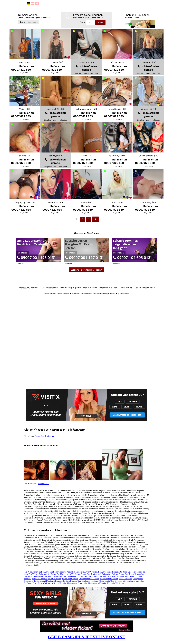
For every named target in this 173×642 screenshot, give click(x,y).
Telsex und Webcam (70, 579)
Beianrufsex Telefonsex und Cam (97, 576)
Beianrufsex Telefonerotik (91, 574)
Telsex (81, 579)
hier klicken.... (43, 484)
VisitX (88, 572)
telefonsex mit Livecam (109, 579)
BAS (59, 574)
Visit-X (83, 572)
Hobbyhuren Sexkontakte (77, 583)
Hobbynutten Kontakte (97, 583)
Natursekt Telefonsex (115, 583)
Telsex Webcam (117, 576)
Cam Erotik (115, 581)
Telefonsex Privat (30, 583)
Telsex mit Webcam (39, 579)
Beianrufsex (58, 572)
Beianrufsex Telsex (126, 574)
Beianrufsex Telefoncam (44, 436)
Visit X (95, 572)
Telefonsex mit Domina (43, 581)
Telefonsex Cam (74, 581)
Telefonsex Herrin (60, 581)
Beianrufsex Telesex (110, 574)
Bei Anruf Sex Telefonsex (108, 572)
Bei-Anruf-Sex (69, 572)
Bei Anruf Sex (47, 572)
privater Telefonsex (127, 581)
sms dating (140, 581)
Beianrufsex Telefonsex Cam (45, 576)
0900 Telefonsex (125, 579)
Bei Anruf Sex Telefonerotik (130, 572)
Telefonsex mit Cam (90, 581)
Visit (77, 572)
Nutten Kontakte (60, 583)
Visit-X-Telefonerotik (32, 572)
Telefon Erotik (104, 581)
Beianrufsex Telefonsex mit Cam (70, 576)
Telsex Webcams (54, 579)
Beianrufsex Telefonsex (70, 574)
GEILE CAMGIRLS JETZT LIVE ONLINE (86, 637)
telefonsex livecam (91, 579)
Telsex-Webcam (130, 576)
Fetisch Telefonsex (45, 583)
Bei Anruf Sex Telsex (47, 574)
